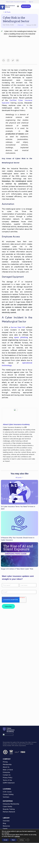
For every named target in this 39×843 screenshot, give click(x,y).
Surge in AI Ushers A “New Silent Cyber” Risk (17, 569)
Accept (5, 840)
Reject (13, 840)
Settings (22, 840)
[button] (2, 7)
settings (17, 836)
